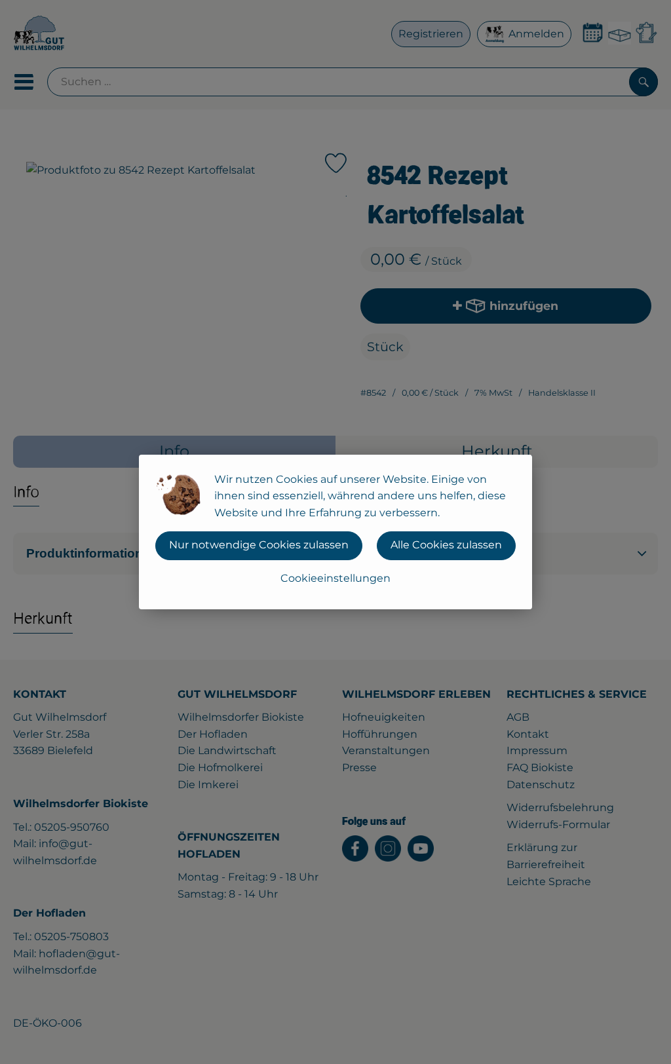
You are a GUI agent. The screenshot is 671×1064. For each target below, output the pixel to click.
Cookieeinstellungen (335, 578)
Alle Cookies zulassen (446, 545)
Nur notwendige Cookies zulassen (259, 545)
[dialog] (335, 532)
